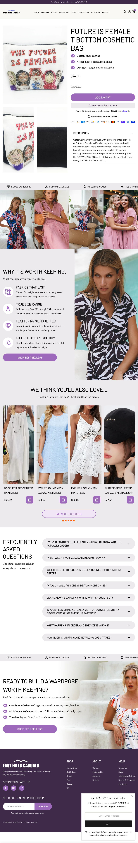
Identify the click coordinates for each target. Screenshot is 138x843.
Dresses (54, 12)
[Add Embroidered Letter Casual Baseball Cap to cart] (130, 500)
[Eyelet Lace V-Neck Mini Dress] (85, 444)
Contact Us (122, 768)
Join (108, 823)
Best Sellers (83, 12)
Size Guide (76, 87)
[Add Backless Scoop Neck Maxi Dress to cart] (29, 500)
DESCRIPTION (81, 133)
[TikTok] (21, 788)
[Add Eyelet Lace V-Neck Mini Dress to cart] (96, 500)
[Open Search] (124, 11)
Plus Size (106, 12)
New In (36, 12)
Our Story (96, 768)
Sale (68, 788)
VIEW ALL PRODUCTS (69, 514)
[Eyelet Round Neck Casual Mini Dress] (52, 444)
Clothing (45, 12)
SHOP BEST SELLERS (30, 357)
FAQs (120, 772)
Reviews (95, 780)
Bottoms (70, 784)
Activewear (95, 12)
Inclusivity (96, 776)
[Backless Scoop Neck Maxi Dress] (18, 444)
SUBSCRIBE (43, 806)
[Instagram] (13, 788)
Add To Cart (103, 97)
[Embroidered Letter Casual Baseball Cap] (119, 444)
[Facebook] (5, 788)
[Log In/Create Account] (129, 11)
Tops (68, 780)
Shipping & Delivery (126, 776)
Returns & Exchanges (126, 780)
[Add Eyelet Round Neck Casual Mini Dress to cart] (63, 500)
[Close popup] (132, 796)
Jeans (73, 12)
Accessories (64, 12)
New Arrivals (72, 768)
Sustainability (97, 772)
